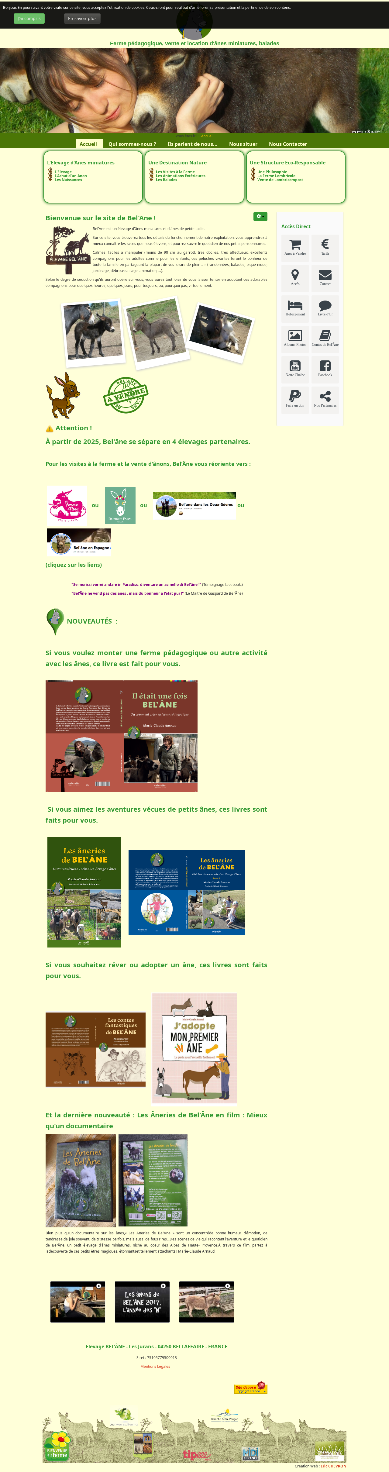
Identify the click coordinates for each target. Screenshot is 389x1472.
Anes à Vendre (295, 253)
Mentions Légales (155, 1366)
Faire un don (295, 405)
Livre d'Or (325, 314)
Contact (325, 284)
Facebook (325, 375)
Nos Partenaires (325, 405)
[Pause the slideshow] (370, 90)
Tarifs (325, 253)
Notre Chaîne (295, 375)
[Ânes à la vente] (126, 394)
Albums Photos (295, 344)
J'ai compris (29, 18)
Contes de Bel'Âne (325, 344)
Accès (295, 284)
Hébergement (295, 314)
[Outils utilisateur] (260, 216)
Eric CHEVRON (333, 1466)
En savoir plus (82, 18)
